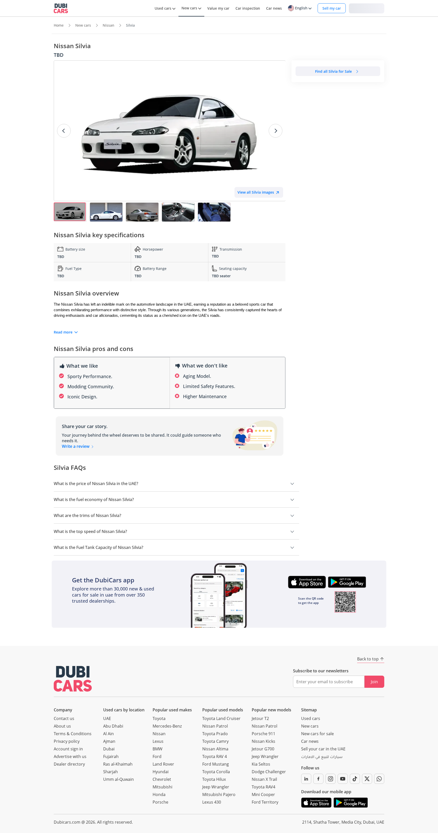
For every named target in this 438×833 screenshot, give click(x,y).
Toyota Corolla (216, 771)
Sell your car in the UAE (323, 749)
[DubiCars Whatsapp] (379, 778)
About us (62, 726)
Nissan (159, 733)
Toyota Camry (215, 741)
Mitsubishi (162, 787)
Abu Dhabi (113, 726)
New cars (310, 726)
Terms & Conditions (73, 733)
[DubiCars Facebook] (318, 778)
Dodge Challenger (269, 771)
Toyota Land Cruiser (221, 718)
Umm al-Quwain (118, 779)
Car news (310, 741)
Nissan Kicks (263, 741)
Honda (159, 794)
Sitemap (309, 710)
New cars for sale (317, 733)
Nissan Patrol (215, 726)
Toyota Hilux (214, 779)
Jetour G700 (263, 749)
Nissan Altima (215, 749)
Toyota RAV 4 (214, 756)
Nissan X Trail (264, 779)
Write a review (76, 446)
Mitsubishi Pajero (218, 794)
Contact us (64, 718)
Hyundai (161, 771)
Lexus (158, 741)
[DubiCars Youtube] (342, 778)
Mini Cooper (263, 794)
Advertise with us (70, 756)
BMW (157, 749)
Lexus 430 (211, 802)
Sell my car (331, 8)
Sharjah (110, 771)
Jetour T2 (260, 718)
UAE (107, 718)
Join (374, 681)
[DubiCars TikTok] (354, 778)
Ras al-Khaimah (118, 764)
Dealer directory (69, 764)
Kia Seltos (261, 764)
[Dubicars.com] (73, 679)
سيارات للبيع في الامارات (321, 757)
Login (366, 8)
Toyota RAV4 (263, 787)
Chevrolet (162, 779)
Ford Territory (265, 802)
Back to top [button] (368, 659)
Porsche (160, 802)
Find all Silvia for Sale (333, 71)
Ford (157, 756)
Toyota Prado (215, 733)
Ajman (109, 741)
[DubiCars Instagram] (330, 778)
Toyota (159, 718)
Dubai (109, 749)
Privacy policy (67, 741)
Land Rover (163, 764)
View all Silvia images (256, 192)
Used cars (310, 718)
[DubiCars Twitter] (367, 778)
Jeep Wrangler (215, 787)
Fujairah (111, 756)
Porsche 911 (263, 733)
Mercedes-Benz (167, 726)
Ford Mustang (215, 764)
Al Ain (108, 733)
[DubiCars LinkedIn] (306, 778)
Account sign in (68, 749)
